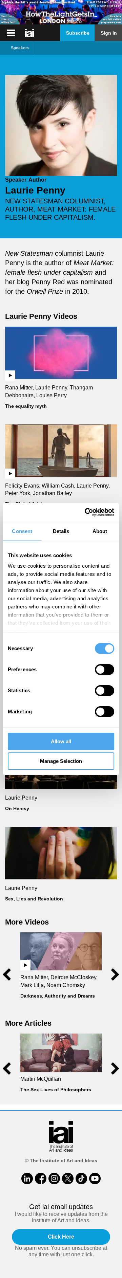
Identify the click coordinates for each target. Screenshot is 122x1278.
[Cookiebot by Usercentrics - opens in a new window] (86, 512)
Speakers (20, 47)
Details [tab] (61, 531)
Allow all (61, 741)
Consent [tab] (22, 531)
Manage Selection (61, 761)
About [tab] (100, 531)
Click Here (61, 1237)
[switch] (104, 669)
